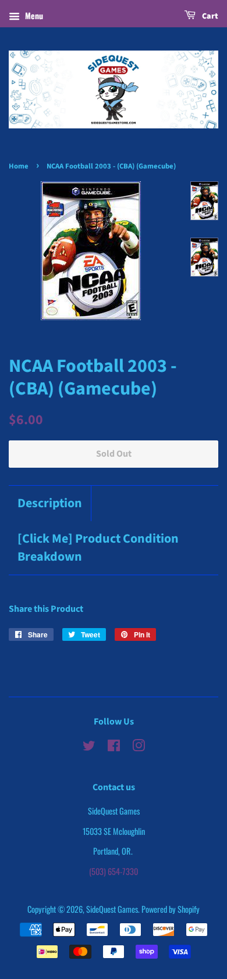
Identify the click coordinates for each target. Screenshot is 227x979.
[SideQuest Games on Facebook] (113, 747)
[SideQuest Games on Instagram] (138, 747)
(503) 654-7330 (113, 871)
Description (49, 503)
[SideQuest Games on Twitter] (89, 747)
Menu (33, 15)
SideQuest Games (112, 909)
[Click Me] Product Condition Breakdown (98, 548)
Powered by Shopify (170, 909)
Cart (209, 16)
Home (19, 166)
